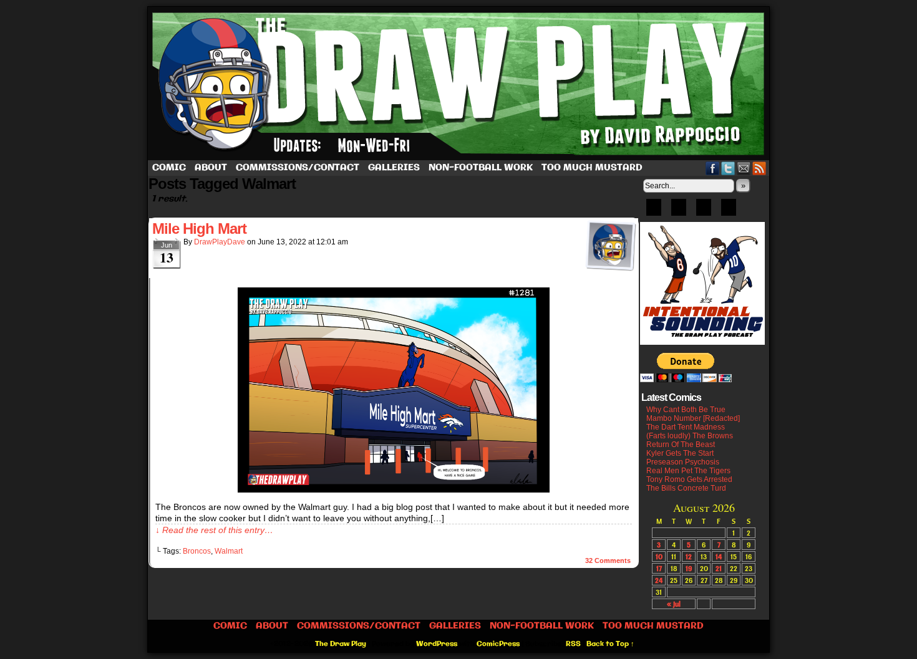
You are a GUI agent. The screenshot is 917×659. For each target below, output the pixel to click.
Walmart (229, 551)
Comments (608, 560)
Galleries (394, 167)
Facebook (712, 168)
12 (689, 556)
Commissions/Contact (297, 167)
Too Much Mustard (592, 167)
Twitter (728, 168)
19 (689, 568)
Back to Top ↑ (610, 644)
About (211, 167)
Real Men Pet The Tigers (688, 470)
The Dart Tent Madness (685, 427)
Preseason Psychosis (682, 462)
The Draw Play (460, 83)
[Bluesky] (653, 211)
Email (744, 168)
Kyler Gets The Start (680, 453)
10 (659, 556)
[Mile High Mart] (394, 489)
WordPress (436, 644)
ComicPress (498, 644)
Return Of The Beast (680, 444)
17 (659, 568)
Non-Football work (481, 167)
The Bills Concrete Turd (686, 488)
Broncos (197, 551)
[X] (703, 211)
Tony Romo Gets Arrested (689, 479)
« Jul (674, 603)
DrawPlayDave (219, 242)
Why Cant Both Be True (685, 409)
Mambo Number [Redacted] (693, 418)
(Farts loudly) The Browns (689, 435)
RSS (759, 168)
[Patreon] (678, 211)
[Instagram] (728, 211)
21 (719, 568)
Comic (169, 167)
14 (719, 556)
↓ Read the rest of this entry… (214, 530)
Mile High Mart (199, 228)
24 (658, 580)
